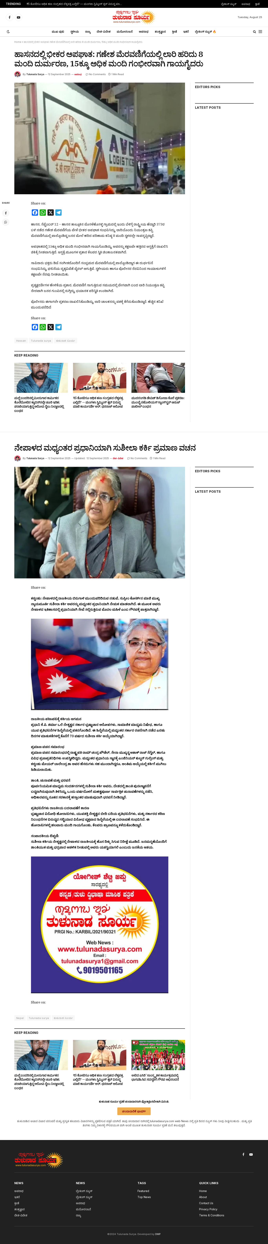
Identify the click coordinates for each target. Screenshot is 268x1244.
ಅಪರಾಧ (246, 3)
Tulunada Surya (35, 74)
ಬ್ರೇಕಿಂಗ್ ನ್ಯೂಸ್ (228, 3)
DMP (158, 1234)
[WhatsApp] (5, 222)
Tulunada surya (41, 340)
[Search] (254, 31)
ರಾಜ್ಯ (87, 31)
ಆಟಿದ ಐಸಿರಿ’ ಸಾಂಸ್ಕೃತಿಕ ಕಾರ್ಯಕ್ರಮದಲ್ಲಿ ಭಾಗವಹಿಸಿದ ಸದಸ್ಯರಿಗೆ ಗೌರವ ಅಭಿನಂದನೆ (155, 1077)
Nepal (20, 1018)
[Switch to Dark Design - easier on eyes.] (8, 31)
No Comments (97, 74)
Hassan (21, 340)
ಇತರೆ (186, 31)
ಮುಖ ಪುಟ (58, 31)
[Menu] (260, 31)
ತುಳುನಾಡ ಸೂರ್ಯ (65, 340)
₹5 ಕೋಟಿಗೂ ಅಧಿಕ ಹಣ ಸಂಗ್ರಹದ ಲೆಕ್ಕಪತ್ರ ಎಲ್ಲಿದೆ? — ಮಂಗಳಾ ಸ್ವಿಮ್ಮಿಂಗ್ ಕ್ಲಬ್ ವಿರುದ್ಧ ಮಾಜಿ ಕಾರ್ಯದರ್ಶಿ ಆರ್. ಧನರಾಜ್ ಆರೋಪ (76, 3)
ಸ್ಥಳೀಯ (74, 31)
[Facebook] (5, 213)
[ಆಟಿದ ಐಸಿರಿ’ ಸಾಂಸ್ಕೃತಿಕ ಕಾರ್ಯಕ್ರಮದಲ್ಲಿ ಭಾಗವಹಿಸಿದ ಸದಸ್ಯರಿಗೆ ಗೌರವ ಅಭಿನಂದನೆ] (158, 1055)
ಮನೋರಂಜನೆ (125, 31)
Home (17, 41)
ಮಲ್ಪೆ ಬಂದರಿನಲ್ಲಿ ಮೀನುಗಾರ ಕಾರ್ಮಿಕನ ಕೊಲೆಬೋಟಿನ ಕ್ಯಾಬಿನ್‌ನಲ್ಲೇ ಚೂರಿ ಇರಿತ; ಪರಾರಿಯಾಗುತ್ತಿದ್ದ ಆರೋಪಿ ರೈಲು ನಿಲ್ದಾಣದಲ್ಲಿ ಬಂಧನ (39, 404)
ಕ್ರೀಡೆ (257, 3)
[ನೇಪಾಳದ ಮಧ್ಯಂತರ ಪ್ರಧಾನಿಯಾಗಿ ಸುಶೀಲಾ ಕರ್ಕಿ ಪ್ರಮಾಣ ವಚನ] (99, 522)
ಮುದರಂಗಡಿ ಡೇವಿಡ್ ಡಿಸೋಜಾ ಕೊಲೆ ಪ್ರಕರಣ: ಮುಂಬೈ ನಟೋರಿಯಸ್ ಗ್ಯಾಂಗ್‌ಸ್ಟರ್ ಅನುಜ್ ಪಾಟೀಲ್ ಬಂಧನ (157, 402)
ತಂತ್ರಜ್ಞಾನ (160, 31)
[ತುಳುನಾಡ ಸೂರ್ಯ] (134, 17)
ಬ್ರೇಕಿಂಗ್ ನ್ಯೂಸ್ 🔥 (205, 31)
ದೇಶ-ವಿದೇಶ (103, 31)
